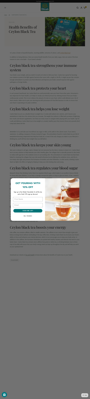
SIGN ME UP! (28, 210)
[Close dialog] (77, 180)
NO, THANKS (28, 216)
